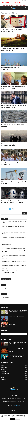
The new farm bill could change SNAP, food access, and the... (12, 49)
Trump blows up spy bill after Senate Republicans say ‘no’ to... (12, 30)
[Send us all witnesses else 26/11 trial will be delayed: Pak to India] (4, 344)
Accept (12, 419)
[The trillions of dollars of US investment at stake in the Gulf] (14, 155)
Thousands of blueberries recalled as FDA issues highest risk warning (13, 256)
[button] (26, 8)
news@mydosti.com (16, 405)
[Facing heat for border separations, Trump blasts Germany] (4, 318)
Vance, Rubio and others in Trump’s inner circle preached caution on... (13, 106)
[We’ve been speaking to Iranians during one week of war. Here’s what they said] (14, 136)
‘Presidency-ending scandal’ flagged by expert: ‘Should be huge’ (14, 266)
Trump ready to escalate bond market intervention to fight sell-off (14, 238)
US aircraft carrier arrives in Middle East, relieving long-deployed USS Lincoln (13, 244)
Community (3, 27)
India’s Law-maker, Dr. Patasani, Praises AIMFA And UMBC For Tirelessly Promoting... (17, 350)
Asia (2, 65)
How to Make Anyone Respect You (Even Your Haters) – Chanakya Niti (13, 227)
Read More (17, 419)
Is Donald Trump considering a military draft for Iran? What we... (13, 87)
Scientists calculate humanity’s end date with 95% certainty (14, 261)
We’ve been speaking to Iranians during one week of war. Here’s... (12, 144)
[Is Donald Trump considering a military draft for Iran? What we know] (14, 78)
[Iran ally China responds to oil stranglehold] (14, 59)
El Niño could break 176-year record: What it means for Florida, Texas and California (13, 271)
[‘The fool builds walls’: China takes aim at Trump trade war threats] (4, 324)
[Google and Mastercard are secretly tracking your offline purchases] (4, 356)
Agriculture (3, 46)
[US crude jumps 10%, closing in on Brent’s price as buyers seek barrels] (14, 174)
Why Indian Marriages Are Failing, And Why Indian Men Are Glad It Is (14, 222)
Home (2, 11)
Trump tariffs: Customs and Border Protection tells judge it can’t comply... (12, 201)
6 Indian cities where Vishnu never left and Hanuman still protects (13, 233)
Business (3, 103)
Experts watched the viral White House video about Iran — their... (13, 125)
